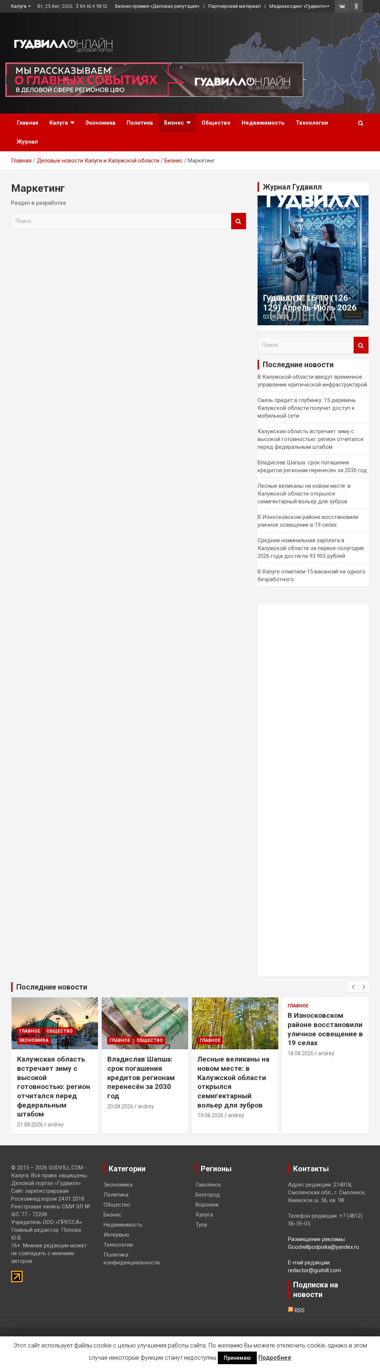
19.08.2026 (210, 1115)
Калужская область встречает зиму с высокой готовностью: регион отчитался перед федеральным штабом (310, 439)
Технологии (312, 122)
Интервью (116, 1234)
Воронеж (207, 1204)
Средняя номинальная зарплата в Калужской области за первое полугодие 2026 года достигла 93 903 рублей (311, 548)
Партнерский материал (234, 6)
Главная (27, 122)
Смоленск (208, 1184)
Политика (140, 122)
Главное (29, 1031)
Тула (201, 1224)
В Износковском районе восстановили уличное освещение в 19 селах (325, 1029)
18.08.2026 (301, 1053)
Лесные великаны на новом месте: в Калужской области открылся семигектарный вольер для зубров (304, 494)
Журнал (27, 141)
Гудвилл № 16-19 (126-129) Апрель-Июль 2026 (310, 302)
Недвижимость (263, 122)
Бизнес (174, 122)
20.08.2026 (120, 1106)
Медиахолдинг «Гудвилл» (298, 6)
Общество (216, 122)
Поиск (238, 221)
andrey (56, 1125)
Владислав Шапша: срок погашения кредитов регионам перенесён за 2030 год (141, 1077)
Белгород (208, 1194)
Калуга (18, 6)
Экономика (100, 122)
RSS (299, 1310)
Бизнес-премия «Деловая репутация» (157, 6)
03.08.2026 (276, 317)
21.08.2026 (30, 1125)
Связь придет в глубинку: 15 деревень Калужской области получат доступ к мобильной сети (307, 408)
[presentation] (353, 987)
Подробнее (274, 1357)
